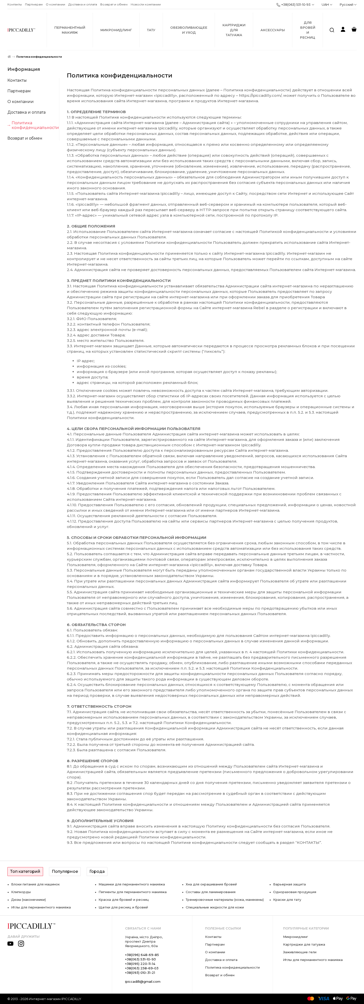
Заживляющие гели (299, 952)
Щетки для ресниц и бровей (123, 907)
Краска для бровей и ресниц (124, 900)
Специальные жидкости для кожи (215, 907)
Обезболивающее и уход (188, 29)
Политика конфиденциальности (39, 56)
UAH (325, 4)
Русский (347, 4)
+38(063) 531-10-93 (296, 4)
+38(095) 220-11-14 (140, 964)
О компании (55, 4)
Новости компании (146, 4)
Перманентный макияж (69, 29)
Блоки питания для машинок (35, 884)
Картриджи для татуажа (233, 30)
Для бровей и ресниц (307, 30)
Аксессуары (272, 30)
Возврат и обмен (114, 4)
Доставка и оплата (82, 4)
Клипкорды (21, 892)
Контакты (14, 4)
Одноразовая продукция (294, 892)
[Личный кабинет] (343, 30)
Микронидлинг (116, 30)
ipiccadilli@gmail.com (142, 981)
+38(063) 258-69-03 (141, 968)
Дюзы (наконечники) (28, 900)
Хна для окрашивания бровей (211, 884)
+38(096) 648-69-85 (142, 955)
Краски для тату (287, 900)
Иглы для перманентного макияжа (41, 907)
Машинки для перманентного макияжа (132, 884)
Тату (151, 30)
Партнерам (34, 4)
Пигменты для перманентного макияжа (133, 892)
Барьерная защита (289, 884)
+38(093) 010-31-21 (140, 973)
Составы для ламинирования (210, 892)
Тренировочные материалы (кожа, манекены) (225, 900)
